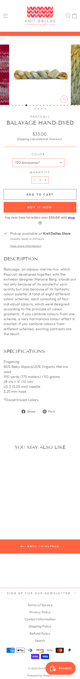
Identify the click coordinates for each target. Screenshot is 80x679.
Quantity (40, 172)
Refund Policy (40, 633)
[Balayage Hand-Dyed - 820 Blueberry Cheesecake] (12, 514)
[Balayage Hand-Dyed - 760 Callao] (12, 510)
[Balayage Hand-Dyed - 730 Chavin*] (22, 505)
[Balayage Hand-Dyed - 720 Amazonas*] (17, 505)
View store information (25, 246)
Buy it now (40, 207)
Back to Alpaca (43, 546)
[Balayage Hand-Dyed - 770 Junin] (17, 510)
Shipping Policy (40, 626)
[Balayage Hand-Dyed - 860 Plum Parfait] (22, 514)
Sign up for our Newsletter (39, 593)
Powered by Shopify (39, 675)
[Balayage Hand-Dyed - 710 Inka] (12, 505)
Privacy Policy (40, 612)
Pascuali (40, 116)
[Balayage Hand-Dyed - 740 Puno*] (27, 505)
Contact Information (40, 619)
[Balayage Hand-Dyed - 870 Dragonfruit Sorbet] (27, 514)
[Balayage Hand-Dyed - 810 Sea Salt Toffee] (7, 514)
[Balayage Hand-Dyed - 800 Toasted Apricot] (27, 510)
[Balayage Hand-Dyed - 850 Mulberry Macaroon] (17, 514)
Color (38, 154)
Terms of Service (40, 605)
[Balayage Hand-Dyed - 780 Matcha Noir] (22, 510)
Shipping (23, 139)
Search (40, 641)
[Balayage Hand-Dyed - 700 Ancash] (7, 505)
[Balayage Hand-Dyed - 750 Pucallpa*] (7, 510)
